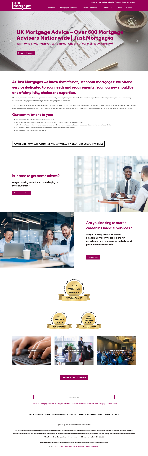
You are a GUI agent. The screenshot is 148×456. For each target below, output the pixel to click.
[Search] (112, 397)
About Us (111, 2)
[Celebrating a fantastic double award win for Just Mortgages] (74, 290)
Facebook (118, 2)
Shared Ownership (90, 8)
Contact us (93, 2)
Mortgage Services (47, 404)
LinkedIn (132, 2)
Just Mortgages (21, 6)
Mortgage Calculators (68, 8)
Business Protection (79, 404)
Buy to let (90, 404)
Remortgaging (100, 404)
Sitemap (88, 446)
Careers (129, 8)
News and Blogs (102, 2)
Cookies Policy (68, 446)
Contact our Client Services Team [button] (74, 378)
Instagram (125, 2)
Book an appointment (22, 193)
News (119, 8)
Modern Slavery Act (78, 446)
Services (51, 8)
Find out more (93, 257)
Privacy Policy (59, 446)
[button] (11, 41)
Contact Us (94, 446)
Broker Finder (107, 8)
